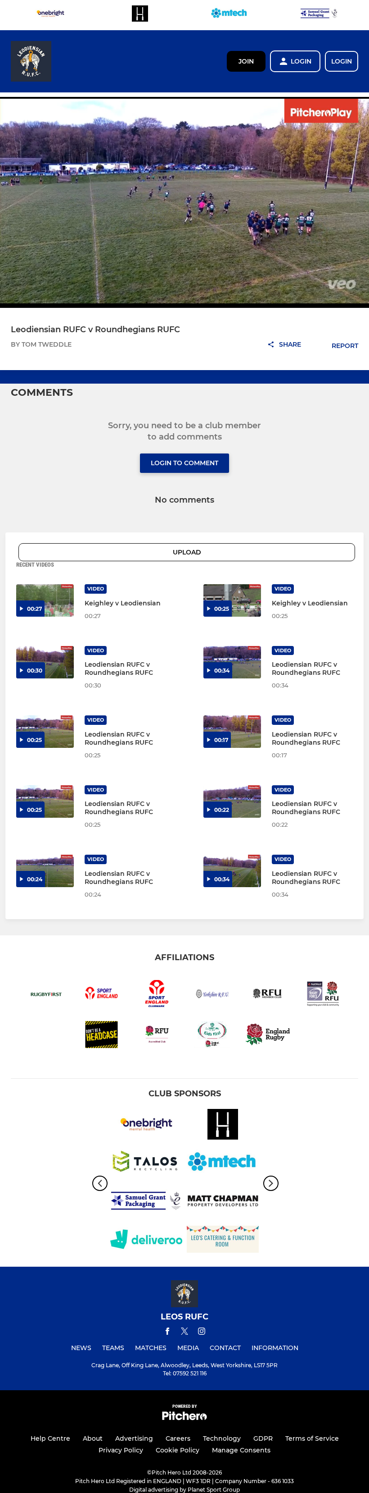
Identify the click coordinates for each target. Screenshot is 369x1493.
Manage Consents (241, 1450)
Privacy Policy (121, 1450)
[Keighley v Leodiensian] (45, 600)
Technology (222, 1438)
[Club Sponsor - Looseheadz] (140, 15)
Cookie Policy (177, 1450)
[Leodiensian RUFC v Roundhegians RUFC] (45, 662)
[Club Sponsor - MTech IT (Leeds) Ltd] (229, 15)
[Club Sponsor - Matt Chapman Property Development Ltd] (223, 1202)
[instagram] (201, 1333)
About (93, 1438)
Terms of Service (312, 1438)
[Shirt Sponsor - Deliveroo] (146, 1241)
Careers (178, 1438)
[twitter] (184, 1332)
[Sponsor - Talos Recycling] (146, 1164)
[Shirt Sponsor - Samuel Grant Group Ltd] (319, 15)
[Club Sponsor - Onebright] (50, 15)
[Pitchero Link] (184, 1418)
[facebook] (167, 1333)
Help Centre (50, 1438)
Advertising (134, 1438)
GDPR (263, 1438)
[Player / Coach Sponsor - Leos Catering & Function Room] (223, 1241)
